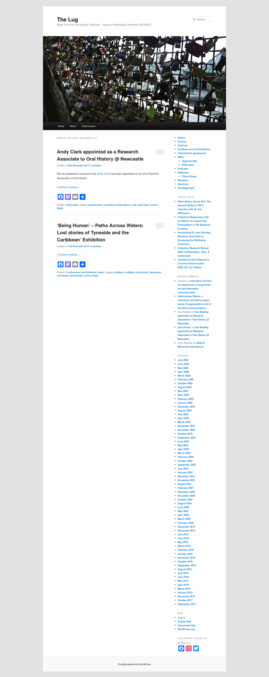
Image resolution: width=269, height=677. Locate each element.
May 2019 (183, 542)
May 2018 (183, 580)
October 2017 (185, 600)
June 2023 (183, 441)
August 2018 (185, 569)
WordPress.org (186, 629)
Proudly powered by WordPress (134, 664)
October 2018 (185, 561)
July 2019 (183, 534)
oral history (63, 275)
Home (61, 126)
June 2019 (183, 538)
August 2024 (185, 410)
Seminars (183, 184)
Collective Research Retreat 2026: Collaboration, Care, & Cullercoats (193, 251)
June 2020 (183, 507)
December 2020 (186, 491)
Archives (183, 145)
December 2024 (186, 406)
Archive (182, 141)
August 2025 (185, 387)
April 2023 (183, 449)
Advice (181, 137)
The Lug (67, 19)
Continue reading (69, 187)
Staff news (72, 204)
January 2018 (185, 592)
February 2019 (186, 549)
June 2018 (183, 577)
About (73, 126)
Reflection (183, 172)
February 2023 (186, 456)
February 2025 (186, 399)
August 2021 (185, 484)
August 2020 (185, 503)
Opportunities (189, 161)
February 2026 (186, 379)
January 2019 (185, 553)
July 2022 (183, 468)
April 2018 (183, 584)
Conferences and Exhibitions (82, 272)
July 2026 (183, 360)
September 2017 (187, 604)
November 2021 (186, 480)
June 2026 (183, 364)
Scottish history (122, 204)
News (101, 272)
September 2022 (187, 464)
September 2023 (187, 437)
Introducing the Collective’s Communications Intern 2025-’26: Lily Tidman (193, 263)
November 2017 (186, 596)
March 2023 (184, 453)
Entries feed (184, 621)
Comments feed (186, 625)
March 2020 (184, 518)
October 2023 (185, 433)
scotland (108, 204)
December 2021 (186, 476)
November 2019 (186, 530)
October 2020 (185, 499)
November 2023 (186, 430)
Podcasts (183, 168)
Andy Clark (103, 173)
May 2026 (183, 368)
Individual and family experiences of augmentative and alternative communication (195, 303)
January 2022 (185, 472)
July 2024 (183, 414)
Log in (181, 617)
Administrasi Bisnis (189, 296)
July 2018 (183, 573)
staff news (143, 204)
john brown (184, 327)
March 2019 (184, 546)
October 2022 (185, 461)
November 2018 (186, 557)
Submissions (89, 126)
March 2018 (184, 588)
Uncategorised (186, 188)
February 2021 (186, 487)
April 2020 (183, 515)
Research (183, 180)
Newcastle (155, 272)
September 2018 (187, 565)
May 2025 (183, 391)
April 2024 (183, 418)
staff (134, 204)
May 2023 (183, 445)
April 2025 (183, 395)
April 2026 (183, 371)
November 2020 (186, 495)
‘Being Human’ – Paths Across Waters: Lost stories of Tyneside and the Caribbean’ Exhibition (100, 232)
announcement (95, 204)
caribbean (118, 272)
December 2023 (186, 426)
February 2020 (186, 522)
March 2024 (184, 422)
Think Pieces (189, 176)
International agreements (192, 153)
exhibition (130, 272)
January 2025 (185, 402)
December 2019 (186, 526)
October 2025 (185, 383)
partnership (76, 275)
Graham (97, 165)
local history (142, 272)
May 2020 (183, 511)
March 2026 (184, 375)
